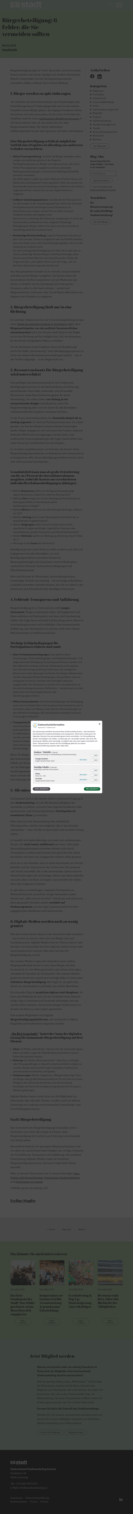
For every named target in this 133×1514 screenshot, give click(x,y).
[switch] (95, 755)
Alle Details (83, 760)
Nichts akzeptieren (41, 789)
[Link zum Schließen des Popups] (99, 724)
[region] (66, 767)
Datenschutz (51, 727)
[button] (92, 755)
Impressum (41, 727)
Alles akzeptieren (92, 789)
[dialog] (66, 757)
